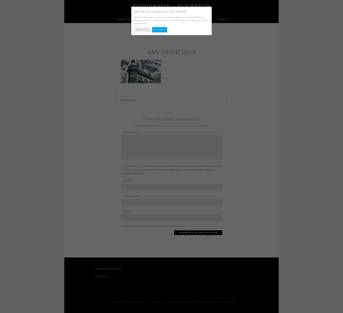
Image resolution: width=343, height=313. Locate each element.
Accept (159, 29)
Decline (142, 29)
